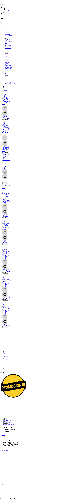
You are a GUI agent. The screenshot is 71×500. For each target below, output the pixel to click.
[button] (12, 24)
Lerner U (7, 10)
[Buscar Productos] (1, 13)
